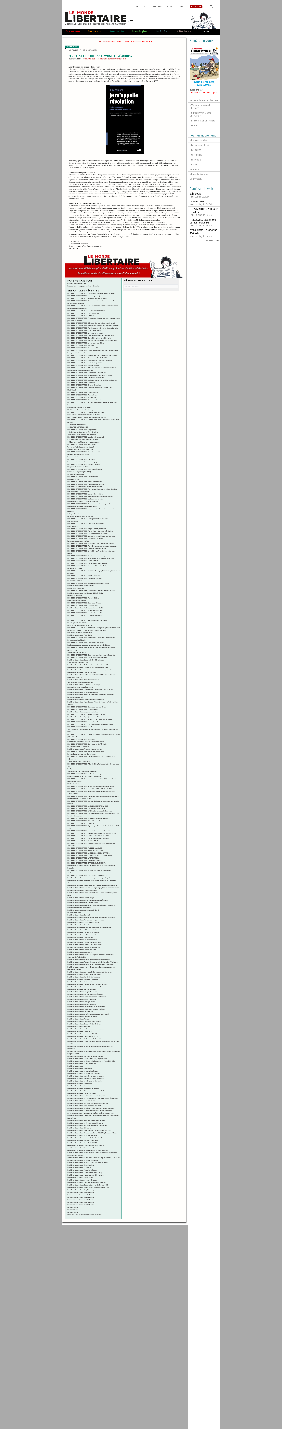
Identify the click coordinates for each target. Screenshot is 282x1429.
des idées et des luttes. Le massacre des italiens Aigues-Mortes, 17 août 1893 (93, 1158)
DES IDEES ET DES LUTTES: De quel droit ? (82, 348)
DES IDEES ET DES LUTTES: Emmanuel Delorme (84, 603)
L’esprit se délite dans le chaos (78, 467)
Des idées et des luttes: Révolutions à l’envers (83, 680)
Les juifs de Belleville (74, 595)
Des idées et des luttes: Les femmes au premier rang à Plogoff (88, 878)
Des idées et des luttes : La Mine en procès (82, 935)
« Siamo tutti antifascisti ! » (76, 425)
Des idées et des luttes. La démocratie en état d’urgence (86, 1096)
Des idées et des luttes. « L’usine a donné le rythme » (85, 1175)
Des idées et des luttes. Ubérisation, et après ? (83, 1088)
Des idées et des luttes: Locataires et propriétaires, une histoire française (92, 885)
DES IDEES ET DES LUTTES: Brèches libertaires (84, 385)
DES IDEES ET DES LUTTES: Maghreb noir (82, 430)
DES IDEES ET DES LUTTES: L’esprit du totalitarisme (85, 524)
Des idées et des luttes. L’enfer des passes (81, 1093)
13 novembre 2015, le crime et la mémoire (81, 434)
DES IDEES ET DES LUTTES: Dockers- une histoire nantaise (88, 838)
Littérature (101, 41)
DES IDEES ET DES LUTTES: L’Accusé (80, 316)
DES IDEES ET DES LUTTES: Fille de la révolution (84, 578)
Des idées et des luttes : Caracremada (80, 937)
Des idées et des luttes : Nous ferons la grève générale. (86, 1009)
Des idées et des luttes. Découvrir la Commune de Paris (86, 1120)
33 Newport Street (73, 479)
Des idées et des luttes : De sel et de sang (81, 999)
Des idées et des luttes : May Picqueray (80, 1190)
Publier (169, 7)
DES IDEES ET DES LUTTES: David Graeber (82, 476)
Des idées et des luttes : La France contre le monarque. (86, 1029)
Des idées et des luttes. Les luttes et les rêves (82, 1140)
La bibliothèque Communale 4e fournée (80, 1205)
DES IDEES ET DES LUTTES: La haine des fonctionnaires (87, 657)
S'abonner (181, 7)
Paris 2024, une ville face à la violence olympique (84, 776)
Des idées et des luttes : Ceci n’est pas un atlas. (83, 922)
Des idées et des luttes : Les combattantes (81, 1004)
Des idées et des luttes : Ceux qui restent (81, 1002)
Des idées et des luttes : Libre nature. (80, 1031)
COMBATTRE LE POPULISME (77, 427)
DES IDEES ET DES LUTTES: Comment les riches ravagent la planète (91, 655)
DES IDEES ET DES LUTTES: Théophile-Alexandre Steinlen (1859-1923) (91, 833)
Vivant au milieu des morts (76, 652)
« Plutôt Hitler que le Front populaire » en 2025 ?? (84, 439)
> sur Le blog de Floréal (203, 222)
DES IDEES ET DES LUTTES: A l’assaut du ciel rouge (85, 484)
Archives (205, 31)
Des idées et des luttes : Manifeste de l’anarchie (83, 977)
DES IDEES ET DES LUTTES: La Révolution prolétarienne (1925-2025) (91, 590)
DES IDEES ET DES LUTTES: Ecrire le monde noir (84, 615)
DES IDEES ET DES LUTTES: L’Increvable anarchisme (86, 343)
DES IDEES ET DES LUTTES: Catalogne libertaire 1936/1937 (87, 519)
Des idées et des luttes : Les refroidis (80, 1011)
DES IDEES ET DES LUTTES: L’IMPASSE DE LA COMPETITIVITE (89, 855)
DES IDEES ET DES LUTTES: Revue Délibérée (83, 598)
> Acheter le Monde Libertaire (204, 100)
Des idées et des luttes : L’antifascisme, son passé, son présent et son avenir (93, 670)
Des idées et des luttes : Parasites (78, 925)
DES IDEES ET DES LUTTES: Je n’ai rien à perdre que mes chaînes (90, 786)
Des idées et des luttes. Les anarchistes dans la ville (85, 1138)
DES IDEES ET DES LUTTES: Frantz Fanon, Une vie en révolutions (90, 531)
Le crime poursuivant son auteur (78, 454)
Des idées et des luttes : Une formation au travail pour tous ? (88, 1014)
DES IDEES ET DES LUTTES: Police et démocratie (84, 481)
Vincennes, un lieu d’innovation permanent (82, 771)
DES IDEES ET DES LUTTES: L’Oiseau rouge (82, 709)
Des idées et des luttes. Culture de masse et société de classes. (88, 1091)
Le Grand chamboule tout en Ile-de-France (81, 754)
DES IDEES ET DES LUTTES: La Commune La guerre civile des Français (92, 380)
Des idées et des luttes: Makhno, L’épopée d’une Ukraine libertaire (89, 665)
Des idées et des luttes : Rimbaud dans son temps (84, 749)
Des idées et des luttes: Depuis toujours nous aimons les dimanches (90, 694)
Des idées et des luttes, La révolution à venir (82, 1071)
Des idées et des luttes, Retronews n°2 (80, 1083)
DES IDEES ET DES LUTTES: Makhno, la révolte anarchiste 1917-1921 (91, 791)
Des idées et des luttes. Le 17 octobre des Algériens (85, 1123)
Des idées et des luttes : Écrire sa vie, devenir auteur (85, 982)
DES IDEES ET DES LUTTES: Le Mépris (81, 382)
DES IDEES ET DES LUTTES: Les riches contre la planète (87, 563)
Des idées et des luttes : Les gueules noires (82, 992)
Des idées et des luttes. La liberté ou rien (81, 1101)
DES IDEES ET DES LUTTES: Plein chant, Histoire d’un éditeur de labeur (92, 489)
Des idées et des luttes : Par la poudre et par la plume (85, 920)
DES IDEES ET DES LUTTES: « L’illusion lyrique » (84, 610)
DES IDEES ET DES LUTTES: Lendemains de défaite (85, 538)
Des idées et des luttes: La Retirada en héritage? (83, 685)
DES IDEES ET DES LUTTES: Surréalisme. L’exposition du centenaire (91, 638)
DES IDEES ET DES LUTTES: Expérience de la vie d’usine (87, 400)
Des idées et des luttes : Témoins (78, 1026)
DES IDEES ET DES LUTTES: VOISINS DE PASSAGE (85, 841)
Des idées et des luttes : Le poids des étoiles (82, 712)
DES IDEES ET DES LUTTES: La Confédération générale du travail (90, 724)
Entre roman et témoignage (76, 600)
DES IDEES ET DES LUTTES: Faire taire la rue (83, 313)
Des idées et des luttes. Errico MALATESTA (82, 1143)
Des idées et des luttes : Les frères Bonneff (81, 940)
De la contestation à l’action (76, 640)
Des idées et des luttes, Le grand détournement (83, 1073)
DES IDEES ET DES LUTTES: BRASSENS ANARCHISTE (86, 863)
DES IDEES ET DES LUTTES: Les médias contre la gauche (87, 534)
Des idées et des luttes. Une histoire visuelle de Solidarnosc (87, 1103)
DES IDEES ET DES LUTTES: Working (80, 345)
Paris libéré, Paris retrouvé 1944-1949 (80, 687)
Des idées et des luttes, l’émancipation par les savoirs (85, 1078)
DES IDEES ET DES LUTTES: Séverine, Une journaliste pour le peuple (91, 323)
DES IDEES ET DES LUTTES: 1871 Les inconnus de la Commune (89, 811)
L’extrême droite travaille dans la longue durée (83, 410)
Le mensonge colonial (75, 697)
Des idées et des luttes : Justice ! (78, 915)
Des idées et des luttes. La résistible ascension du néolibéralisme (89, 1110)
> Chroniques (196, 154)
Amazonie (70, 618)
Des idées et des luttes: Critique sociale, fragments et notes (87, 667)
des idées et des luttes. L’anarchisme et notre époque (85, 1145)
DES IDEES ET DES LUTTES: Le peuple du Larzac (84, 722)
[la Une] (137, 7)
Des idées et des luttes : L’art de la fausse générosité (85, 994)
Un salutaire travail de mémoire (78, 746)
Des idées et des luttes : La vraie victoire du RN (83, 947)
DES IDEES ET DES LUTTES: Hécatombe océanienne (85, 751)
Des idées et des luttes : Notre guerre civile (82, 890)
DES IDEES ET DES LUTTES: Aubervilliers (82, 395)
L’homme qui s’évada (74, 581)
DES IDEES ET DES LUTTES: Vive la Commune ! (84, 576)
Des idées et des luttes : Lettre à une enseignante (84, 942)
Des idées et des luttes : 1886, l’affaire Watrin (82, 902)
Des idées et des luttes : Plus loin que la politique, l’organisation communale (93, 888)
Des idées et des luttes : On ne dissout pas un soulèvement (87, 900)
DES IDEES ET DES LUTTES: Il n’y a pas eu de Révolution (87, 744)
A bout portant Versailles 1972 (77, 662)
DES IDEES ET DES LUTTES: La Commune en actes (85, 499)
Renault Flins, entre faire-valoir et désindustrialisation (85, 742)
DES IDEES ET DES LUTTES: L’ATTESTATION (83, 858)
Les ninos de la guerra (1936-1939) (79, 472)
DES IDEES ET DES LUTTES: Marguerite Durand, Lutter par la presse (91, 536)
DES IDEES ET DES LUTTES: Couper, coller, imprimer (86, 412)
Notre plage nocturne (74, 677)
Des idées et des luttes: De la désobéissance (82, 692)
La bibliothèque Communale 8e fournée (80, 1195)
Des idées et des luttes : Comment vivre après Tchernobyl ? (87, 1185)
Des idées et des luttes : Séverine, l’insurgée (82, 979)
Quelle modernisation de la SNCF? (79, 407)
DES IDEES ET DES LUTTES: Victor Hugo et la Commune (87, 620)
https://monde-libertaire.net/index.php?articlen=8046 (104, 59)
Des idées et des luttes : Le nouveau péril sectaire (84, 1021)
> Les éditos (195, 150)
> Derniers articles (198, 140)
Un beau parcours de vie (75, 474)
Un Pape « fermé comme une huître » (80, 769)
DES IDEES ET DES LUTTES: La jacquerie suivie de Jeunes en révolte (91, 293)
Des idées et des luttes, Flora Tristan (79, 1086)
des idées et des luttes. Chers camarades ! (81, 1148)
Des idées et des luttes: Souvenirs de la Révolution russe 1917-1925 (90, 689)
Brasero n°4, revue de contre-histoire (79, 633)
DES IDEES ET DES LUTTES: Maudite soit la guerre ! (85, 437)
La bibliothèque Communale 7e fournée (80, 1197)
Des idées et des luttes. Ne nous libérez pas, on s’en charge (87, 1163)
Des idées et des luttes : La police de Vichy (82, 1016)
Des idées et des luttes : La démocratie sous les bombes (86, 997)
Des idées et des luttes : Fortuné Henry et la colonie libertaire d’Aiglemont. (92, 962)
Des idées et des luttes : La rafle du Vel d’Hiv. (82, 1034)
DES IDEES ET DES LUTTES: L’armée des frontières (85, 494)
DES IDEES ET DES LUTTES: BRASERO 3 (81, 823)
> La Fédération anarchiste (202, 120)
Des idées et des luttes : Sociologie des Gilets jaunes (85, 660)
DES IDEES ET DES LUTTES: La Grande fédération (84, 469)
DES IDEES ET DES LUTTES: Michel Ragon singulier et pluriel (88, 774)
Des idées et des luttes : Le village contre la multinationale (87, 984)
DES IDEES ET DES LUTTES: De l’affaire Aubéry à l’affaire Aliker (89, 338)
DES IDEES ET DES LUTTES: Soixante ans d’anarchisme (86, 707)
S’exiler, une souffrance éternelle (78, 761)
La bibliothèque (72, 1207)
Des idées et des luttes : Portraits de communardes (84, 987)
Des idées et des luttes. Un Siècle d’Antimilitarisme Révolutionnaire (90, 1108)
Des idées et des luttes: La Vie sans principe (82, 501)
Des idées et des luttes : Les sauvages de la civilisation (86, 1006)
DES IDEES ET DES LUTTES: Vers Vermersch (83, 727)
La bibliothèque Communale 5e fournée (80, 1202)
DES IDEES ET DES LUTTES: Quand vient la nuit (84, 330)
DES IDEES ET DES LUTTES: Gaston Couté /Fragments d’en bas (89, 360)
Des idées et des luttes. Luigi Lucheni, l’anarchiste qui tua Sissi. (89, 1130)
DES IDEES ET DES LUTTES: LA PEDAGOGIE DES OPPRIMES (88, 853)
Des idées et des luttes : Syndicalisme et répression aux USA (88, 1187)
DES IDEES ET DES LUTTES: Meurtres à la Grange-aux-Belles (88, 818)
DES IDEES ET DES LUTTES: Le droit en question (84, 363)
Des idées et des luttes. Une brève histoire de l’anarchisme (87, 1125)
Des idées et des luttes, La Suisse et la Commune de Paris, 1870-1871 (91, 1061)
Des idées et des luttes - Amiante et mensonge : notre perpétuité (89, 927)
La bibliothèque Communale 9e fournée (80, 1192)
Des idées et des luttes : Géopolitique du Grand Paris (85, 699)
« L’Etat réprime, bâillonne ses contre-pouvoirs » (84, 442)
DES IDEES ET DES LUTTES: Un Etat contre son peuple (86, 548)
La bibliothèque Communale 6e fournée (80, 1200)
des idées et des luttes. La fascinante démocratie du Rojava (87, 1150)
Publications (157, 7)
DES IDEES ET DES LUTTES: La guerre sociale (83, 464)
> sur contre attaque (199, 195)
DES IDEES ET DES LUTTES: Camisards (81, 459)
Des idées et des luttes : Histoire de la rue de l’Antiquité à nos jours (90, 964)
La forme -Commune (74, 912)
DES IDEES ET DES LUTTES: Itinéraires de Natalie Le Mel (87, 358)
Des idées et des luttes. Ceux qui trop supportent (84, 1106)
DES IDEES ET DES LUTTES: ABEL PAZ (81, 739)
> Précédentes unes (199, 174)
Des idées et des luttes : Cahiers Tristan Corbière (84, 1024)
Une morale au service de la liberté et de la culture (84, 486)
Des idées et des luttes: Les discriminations (82, 506)
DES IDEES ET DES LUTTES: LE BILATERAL (82, 561)
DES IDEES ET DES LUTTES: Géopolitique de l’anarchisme (87, 821)
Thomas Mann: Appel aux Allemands (80, 682)
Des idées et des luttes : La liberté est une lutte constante (86, 1182)
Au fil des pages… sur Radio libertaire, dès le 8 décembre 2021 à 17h (90, 1113)
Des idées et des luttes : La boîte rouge (80, 898)
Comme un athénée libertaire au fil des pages (82, 462)
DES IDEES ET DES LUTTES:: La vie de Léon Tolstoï (85, 850)
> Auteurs (194, 169)
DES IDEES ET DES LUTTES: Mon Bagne (81, 397)
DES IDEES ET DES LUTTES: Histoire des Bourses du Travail (88, 836)
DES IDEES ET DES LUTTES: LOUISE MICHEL (83, 365)
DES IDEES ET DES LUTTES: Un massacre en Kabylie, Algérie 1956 (90, 335)
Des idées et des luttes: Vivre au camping (81, 672)
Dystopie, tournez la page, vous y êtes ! (80, 449)
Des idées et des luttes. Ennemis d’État (80, 1165)
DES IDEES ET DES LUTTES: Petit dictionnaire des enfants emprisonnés (92, 546)
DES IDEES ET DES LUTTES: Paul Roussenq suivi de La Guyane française (92, 328)
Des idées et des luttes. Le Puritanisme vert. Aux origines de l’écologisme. (92, 1098)
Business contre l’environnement (78, 491)
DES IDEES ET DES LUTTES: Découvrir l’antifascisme (85, 377)
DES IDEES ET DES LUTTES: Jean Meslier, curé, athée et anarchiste (90, 558)
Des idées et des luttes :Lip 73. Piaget (80, 1177)
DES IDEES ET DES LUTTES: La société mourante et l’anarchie (89, 831)
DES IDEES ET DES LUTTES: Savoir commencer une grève (87, 556)
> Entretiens (195, 159)
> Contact (194, 125)
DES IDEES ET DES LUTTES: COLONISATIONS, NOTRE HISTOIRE (90, 789)
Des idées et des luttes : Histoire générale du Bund (84, 974)
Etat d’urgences (72, 526)
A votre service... (73, 793)
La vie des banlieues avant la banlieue (80, 516)
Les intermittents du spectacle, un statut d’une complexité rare (88, 645)
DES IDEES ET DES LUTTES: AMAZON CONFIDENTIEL (86, 714)
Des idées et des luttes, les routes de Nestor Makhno (85, 1056)
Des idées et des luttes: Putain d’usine (80, 585)
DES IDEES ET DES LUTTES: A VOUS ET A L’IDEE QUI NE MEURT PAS (91, 719)
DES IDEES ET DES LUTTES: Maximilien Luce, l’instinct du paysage (90, 543)
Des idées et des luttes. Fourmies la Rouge (82, 1170)
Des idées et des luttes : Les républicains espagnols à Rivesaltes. (89, 972)
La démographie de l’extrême (77, 623)
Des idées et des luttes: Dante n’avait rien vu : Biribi (85, 608)
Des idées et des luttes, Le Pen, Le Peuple (81, 1063)
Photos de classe (73, 784)
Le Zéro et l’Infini (73, 457)
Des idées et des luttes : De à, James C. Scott (91, 675)
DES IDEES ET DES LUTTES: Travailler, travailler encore (86, 452)
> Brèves (194, 164)
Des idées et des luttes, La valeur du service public (84, 1081)
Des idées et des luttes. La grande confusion (82, 1160)
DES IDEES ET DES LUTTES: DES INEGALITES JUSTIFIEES (88, 583)
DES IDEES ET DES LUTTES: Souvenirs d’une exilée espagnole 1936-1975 (92, 355)
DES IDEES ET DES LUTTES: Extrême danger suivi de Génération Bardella (93, 325)
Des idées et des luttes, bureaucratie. (80, 1068)
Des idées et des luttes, (75, 1066)
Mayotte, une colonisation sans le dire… (81, 625)
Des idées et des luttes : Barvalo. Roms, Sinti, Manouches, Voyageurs (91, 917)
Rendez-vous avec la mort (76, 588)
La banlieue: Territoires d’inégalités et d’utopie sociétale (86, 630)
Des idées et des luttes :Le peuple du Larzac (82, 1180)
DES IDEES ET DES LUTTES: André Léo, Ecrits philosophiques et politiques (93, 628)
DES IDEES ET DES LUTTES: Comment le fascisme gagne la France (90, 504)
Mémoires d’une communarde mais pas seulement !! (85, 1215)
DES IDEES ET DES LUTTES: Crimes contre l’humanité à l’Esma (89, 375)
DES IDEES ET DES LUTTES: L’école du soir (82, 605)
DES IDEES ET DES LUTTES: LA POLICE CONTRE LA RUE (87, 806)
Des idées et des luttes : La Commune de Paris (83, 1036)
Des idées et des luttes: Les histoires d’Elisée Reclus (85, 593)
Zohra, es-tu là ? (73, 514)
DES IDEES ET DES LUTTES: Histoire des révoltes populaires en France (92, 340)
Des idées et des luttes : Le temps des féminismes (84, 945)
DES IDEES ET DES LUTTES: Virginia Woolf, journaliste (86, 529)
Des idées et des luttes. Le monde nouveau (82, 1135)
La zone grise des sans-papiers (78, 541)
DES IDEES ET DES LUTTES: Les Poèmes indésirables (86, 808)
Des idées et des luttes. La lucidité (79, 1167)
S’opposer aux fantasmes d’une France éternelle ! (84, 415)
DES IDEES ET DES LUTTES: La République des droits (86, 311)
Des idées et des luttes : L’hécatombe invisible (83, 930)
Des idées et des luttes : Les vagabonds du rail (83, 910)
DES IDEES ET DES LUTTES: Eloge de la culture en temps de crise (90, 496)
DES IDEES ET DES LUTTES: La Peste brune (82, 392)
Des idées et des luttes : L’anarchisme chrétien (83, 932)
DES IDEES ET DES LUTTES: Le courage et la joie (84, 296)
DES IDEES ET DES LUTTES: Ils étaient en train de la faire (87, 298)
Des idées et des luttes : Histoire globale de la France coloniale (88, 959)
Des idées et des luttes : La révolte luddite (81, 950)
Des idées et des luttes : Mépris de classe (81, 989)
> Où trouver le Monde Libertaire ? (200, 114)
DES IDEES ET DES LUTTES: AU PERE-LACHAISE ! (85, 848)
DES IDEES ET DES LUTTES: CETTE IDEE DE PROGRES (87, 875)
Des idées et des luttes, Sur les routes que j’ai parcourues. (87, 1059)
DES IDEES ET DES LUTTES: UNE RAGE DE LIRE (84, 860)
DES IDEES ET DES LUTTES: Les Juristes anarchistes (85, 613)
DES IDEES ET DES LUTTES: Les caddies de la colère (85, 333)
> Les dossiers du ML (200, 145)
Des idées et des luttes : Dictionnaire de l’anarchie (84, 1039)
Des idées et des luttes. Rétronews (79, 1128)
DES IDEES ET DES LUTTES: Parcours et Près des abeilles (87, 566)
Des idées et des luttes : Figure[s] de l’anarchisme (84, 717)
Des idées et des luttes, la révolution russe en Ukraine (85, 1076)
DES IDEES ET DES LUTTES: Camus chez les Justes (85, 642)
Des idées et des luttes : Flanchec (78, 1019)
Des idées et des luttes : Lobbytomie (79, 952)
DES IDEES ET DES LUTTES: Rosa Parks (81, 444)
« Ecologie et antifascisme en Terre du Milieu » (83, 432)
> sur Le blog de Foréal (201, 203)
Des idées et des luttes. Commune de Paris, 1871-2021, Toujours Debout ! (92, 1133)
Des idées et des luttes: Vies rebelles (79, 635)
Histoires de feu (72, 521)
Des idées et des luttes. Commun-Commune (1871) (84, 1172)
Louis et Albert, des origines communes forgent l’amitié (86, 417)
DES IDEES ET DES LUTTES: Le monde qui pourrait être (86, 372)
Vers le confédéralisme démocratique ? (80, 447)
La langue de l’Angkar (74, 568)
